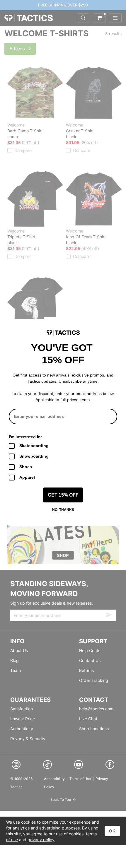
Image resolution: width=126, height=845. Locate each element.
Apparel (27, 477)
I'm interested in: (25, 437)
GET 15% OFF (63, 494)
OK (112, 830)
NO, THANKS (63, 510)
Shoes (25, 466)
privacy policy (41, 839)
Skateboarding (34, 445)
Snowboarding (34, 456)
